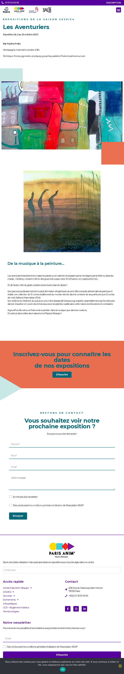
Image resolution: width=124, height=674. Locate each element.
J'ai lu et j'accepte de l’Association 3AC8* (48, 505)
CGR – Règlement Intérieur (16, 607)
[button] (118, 9)
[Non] (120, 665)
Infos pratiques (10, 603)
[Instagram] (76, 609)
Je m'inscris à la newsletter (25, 497)
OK (62, 669)
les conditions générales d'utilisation (45, 505)
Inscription (113, 2)
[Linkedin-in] (84, 609)
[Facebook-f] (67, 609)
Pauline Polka (14, 43)
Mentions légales (11, 611)
